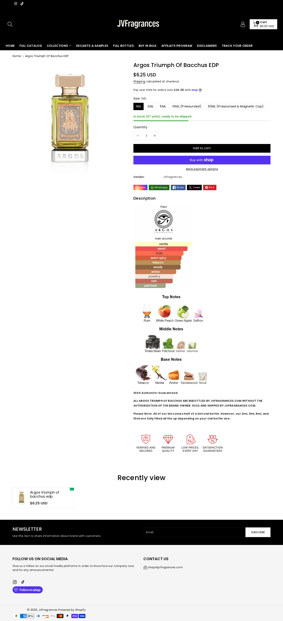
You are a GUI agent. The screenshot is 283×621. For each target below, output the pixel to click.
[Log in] (243, 24)
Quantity (140, 127)
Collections (57, 46)
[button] (263, 24)
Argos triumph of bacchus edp (44, 494)
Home (17, 56)
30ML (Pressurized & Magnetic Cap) (236, 106)
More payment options (202, 169)
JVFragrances (48, 610)
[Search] (10, 24)
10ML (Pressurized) (186, 106)
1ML (138, 106)
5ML (163, 106)
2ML (150, 106)
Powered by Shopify (72, 610)
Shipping (139, 81)
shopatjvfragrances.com (165, 567)
